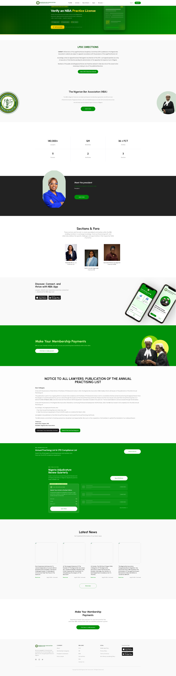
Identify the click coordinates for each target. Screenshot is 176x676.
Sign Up (137, 2)
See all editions (123, 507)
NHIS (80, 653)
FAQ (80, 659)
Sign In (131, 2)
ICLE (80, 648)
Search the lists (132, 451)
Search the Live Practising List (70, 430)
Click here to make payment (47, 351)
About (58, 648)
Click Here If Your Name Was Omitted (47, 430)
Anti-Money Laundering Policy (107, 656)
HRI (79, 651)
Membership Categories (63, 651)
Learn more (88, 108)
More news (88, 585)
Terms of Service (104, 653)
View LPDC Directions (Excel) (88, 71)
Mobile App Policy (104, 648)
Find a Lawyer (60, 656)
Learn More (64, 508)
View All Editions (119, 478)
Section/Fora (82, 656)
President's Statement (62, 653)
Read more (37, 577)
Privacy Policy (103, 651)
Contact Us (81, 662)
